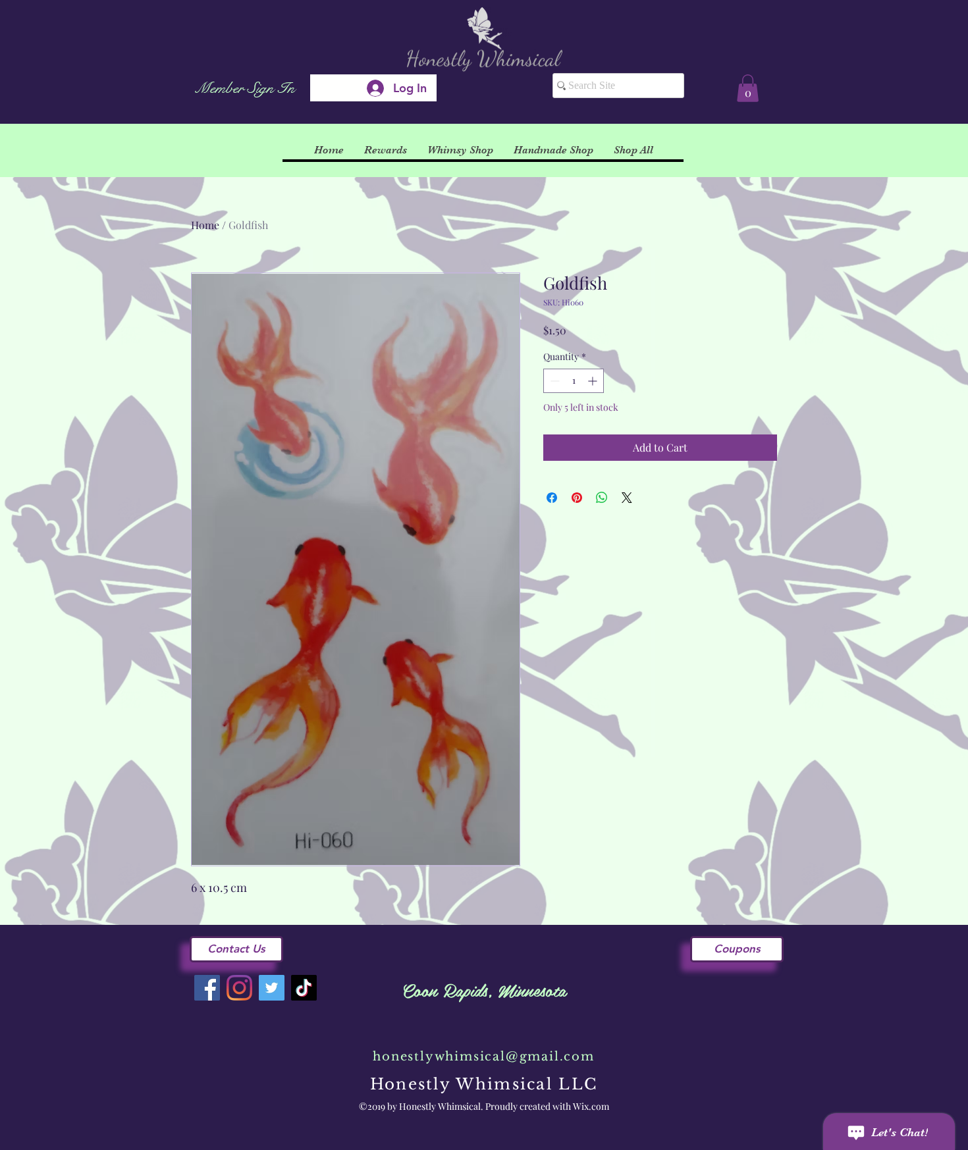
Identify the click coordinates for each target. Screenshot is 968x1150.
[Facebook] (207, 988)
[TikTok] (304, 988)
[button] (747, 88)
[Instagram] (239, 988)
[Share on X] (627, 498)
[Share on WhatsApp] (602, 498)
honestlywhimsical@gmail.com (484, 1056)
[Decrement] (553, 380)
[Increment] (593, 380)
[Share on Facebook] (552, 498)
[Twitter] (271, 988)
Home (205, 225)
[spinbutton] (573, 380)
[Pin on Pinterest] (577, 498)
